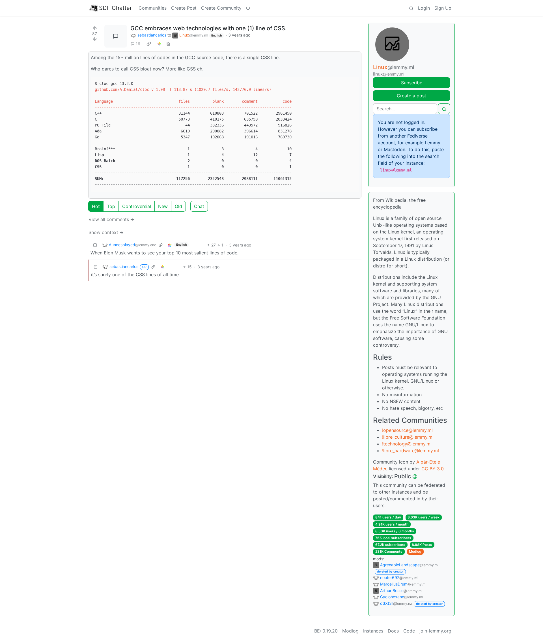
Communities (153, 8)
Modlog (415, 551)
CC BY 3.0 (432, 468)
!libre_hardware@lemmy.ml (410, 450)
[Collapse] (95, 245)
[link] (149, 43)
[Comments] (115, 36)
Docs (393, 631)
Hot (96, 206)
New (163, 206)
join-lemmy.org (435, 631)
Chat (199, 206)
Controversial (136, 206)
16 (138, 43)
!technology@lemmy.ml (407, 444)
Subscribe (411, 82)
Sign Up (442, 8)
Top (111, 206)
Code (409, 631)
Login (424, 8)
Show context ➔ (106, 232)
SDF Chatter (115, 8)
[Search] (411, 8)
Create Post (184, 8)
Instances (373, 631)
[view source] (168, 43)
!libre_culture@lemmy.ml (408, 437)
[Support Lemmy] (248, 8)
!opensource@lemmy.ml (407, 430)
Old (178, 206)
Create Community (221, 8)
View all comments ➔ (111, 219)
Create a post (411, 95)
